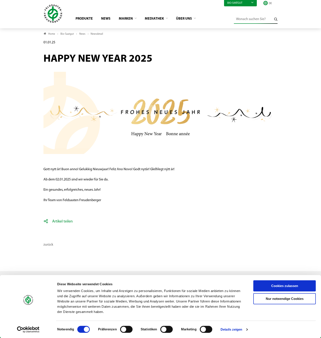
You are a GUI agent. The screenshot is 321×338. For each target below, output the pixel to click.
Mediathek (155, 18)
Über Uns (184, 18)
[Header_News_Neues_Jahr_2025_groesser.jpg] (160, 69)
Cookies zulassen (284, 286)
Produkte (84, 18)
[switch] (126, 329)
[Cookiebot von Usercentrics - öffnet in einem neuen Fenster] (28, 329)
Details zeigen (231, 329)
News (105, 18)
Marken (126, 18)
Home (51, 34)
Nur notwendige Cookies (285, 299)
